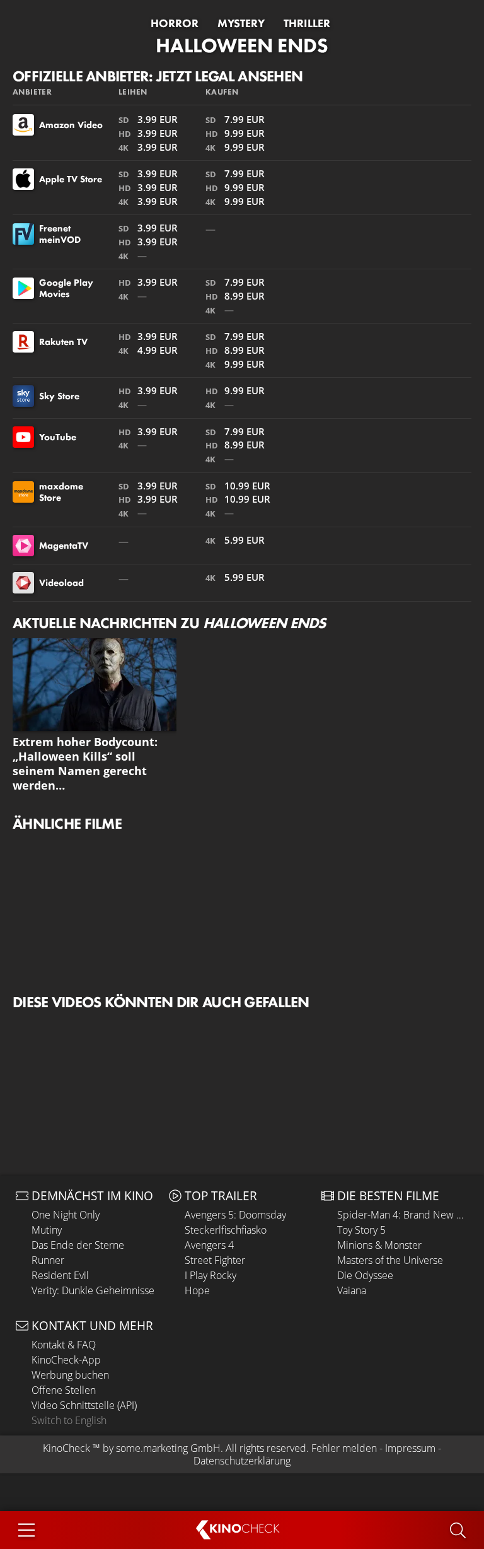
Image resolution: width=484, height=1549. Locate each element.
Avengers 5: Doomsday (235, 1214)
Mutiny (47, 1230)
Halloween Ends (242, 46)
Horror (175, 23)
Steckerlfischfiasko (226, 1230)
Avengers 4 (209, 1245)
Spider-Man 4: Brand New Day (402, 1214)
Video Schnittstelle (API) (84, 1405)
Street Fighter (215, 1260)
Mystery (241, 23)
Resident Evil (60, 1275)
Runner (48, 1260)
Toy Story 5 (361, 1230)
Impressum (410, 1448)
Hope (197, 1290)
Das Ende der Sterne (78, 1245)
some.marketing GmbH (168, 1448)
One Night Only (66, 1214)
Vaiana (351, 1290)
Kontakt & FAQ (64, 1344)
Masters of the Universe (390, 1260)
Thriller (307, 23)
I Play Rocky (210, 1275)
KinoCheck (66, 1448)
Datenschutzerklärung (242, 1461)
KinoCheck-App (66, 1359)
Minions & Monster (379, 1245)
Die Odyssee (365, 1275)
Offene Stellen (64, 1390)
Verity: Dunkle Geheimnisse (93, 1290)
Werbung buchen (70, 1375)
